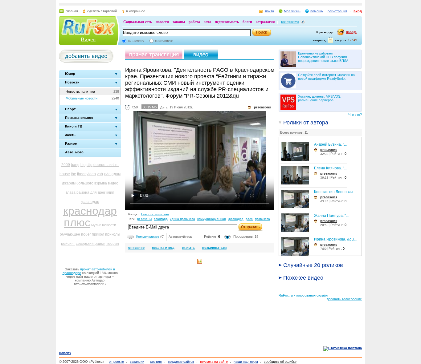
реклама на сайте (214, 361)
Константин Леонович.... (335, 192)
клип (110, 192)
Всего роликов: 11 (294, 132)
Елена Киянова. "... (330, 168)
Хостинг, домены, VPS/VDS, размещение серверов (319, 98)
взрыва (100, 183)
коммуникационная (211, 218)
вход (358, 11)
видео (113, 183)
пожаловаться (214, 247)
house (64, 174)
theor (81, 174)
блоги (247, 22)
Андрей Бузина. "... (330, 144)
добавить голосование (344, 299)
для (93, 192)
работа (194, 22)
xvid (107, 174)
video (91, 174)
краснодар (90, 202)
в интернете (164, 40)
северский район (90, 243)
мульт (96, 225)
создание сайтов (181, 361)
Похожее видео (303, 278)
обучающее (70, 234)
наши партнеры (246, 361)
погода (351, 32)
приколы (112, 234)
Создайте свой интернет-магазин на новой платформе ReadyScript (326, 76)
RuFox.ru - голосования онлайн (303, 295)
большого (84, 183)
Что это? (355, 114)
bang (75, 165)
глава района (77, 192)
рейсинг (68, 243)
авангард (161, 218)
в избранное (135, 11)
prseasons (328, 150)
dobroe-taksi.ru (106, 165)
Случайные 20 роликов (313, 265)
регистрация (337, 11)
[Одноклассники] (199, 262)
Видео (88, 39)
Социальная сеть (137, 22)
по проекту (136, 40)
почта (269, 11)
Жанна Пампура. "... (331, 215)
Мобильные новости (81, 98)
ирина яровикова (182, 218)
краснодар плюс (90, 216)
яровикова (262, 218)
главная (72, 11)
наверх (65, 353)
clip (89, 165)
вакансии (137, 361)
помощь (316, 11)
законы (179, 22)
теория (112, 243)
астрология (265, 22)
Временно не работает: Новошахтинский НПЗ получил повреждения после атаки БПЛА (323, 57)
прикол (98, 234)
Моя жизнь (292, 11)
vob (100, 174)
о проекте (116, 361)
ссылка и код (163, 247)
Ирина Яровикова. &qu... (335, 239)
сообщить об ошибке (280, 361)
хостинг (156, 361)
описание (136, 247)
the (73, 174)
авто (207, 22)
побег (86, 234)
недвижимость (227, 22)
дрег (101, 192)
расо (249, 218)
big (83, 165)
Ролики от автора (305, 122)
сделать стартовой (102, 11)
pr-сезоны (144, 218)
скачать (188, 247)
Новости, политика (80, 91)
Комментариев (147, 236)
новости (162, 22)
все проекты (290, 21)
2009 (65, 165)
